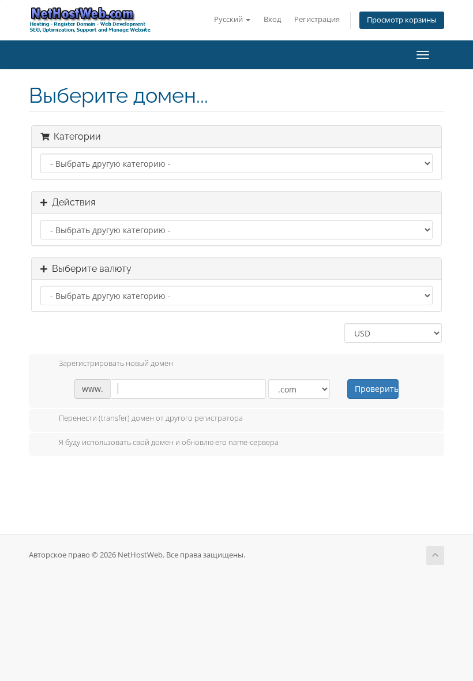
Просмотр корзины (402, 20)
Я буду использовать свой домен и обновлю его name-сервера (169, 442)
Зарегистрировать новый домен (116, 363)
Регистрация (317, 19)
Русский (229, 19)
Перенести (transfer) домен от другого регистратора (151, 418)
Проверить (376, 388)
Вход (272, 19)
